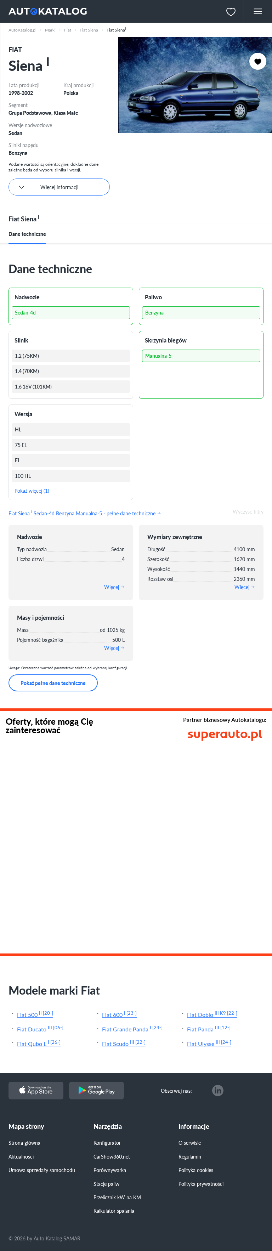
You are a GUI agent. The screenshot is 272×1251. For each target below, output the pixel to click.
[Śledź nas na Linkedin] (217, 1090)
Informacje (193, 1126)
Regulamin (189, 1156)
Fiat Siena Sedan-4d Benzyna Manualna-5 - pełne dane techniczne (82, 512)
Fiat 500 (35, 1013)
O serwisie (189, 1142)
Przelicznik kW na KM (117, 1197)
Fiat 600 (119, 1013)
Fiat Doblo (212, 1013)
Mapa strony (26, 1126)
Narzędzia (108, 1126)
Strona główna (24, 1142)
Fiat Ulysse (209, 1042)
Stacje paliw (106, 1183)
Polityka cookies (195, 1169)
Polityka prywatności (200, 1183)
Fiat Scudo (124, 1042)
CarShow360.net (112, 1156)
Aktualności (21, 1156)
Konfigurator (107, 1142)
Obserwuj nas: (176, 1090)
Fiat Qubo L (39, 1042)
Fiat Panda (209, 1028)
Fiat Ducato (40, 1028)
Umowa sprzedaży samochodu (41, 1169)
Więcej (112, 586)
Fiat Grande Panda (132, 1028)
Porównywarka (110, 1169)
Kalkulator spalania (114, 1210)
